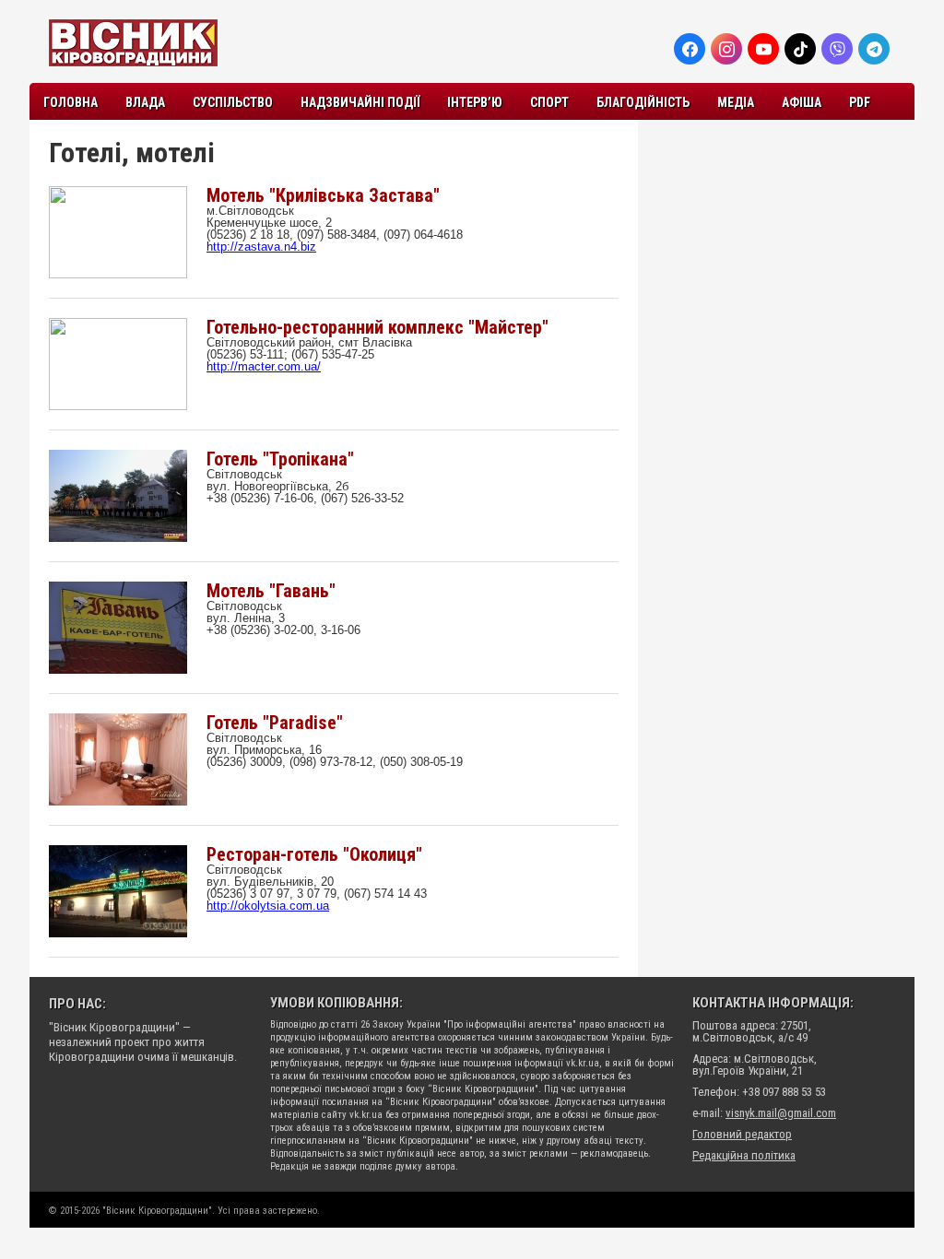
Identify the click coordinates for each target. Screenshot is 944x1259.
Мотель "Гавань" (271, 591)
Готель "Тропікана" (280, 459)
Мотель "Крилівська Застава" (323, 195)
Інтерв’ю (474, 102)
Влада (145, 102)
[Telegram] (874, 49)
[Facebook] (689, 49)
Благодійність (643, 102)
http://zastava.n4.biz (261, 246)
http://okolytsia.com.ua (267, 905)
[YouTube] (763, 49)
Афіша (801, 102)
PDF (859, 102)
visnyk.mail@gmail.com (781, 1113)
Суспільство (233, 102)
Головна (70, 102)
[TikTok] (800, 49)
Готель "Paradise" (274, 723)
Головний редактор (742, 1134)
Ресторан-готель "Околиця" (314, 854)
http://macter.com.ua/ (263, 366)
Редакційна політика (744, 1155)
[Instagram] (726, 49)
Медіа (735, 102)
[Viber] (837, 49)
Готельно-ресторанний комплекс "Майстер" (377, 327)
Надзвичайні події (360, 102)
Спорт (549, 102)
